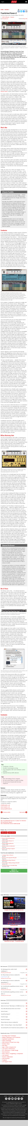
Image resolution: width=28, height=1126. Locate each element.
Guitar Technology (6, 1040)
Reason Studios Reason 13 (8, 841)
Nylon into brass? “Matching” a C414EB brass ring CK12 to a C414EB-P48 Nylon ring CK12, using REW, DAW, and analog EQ (13, 1006)
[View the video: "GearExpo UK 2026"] (14, 918)
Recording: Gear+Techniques (6, 972)
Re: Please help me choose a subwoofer (10, 975)
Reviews (7, 9)
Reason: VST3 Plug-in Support (8, 848)
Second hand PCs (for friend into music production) (13, 1027)
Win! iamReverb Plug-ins (6, 822)
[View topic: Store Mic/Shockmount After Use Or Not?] (26, 1008)
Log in (2, 1)
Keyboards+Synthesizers (8, 1039)
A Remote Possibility (8, 192)
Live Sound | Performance (8, 1048)
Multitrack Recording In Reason (8, 860)
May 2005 (25, 18)
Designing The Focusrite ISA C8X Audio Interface (13, 910)
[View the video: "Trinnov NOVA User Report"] (14, 934)
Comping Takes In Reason (7, 855)
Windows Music (6, 1044)
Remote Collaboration (7, 1056)
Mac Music (4, 1045)
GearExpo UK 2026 (14, 925)
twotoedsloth (4, 982)
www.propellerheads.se (6, 808)
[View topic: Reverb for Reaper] (26, 1019)
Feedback (4, 1060)
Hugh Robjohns (4, 976)
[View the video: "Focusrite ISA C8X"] (14, 902)
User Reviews (5, 1055)
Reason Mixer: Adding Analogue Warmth (10, 862)
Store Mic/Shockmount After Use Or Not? (10, 1008)
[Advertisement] (14, 883)
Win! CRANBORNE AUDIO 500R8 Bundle (10, 823)
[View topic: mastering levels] (26, 1003)
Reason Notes (4, 91)
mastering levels (5, 1003)
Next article (22, 812)
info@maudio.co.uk (5, 805)
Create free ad (12, 832)
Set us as (23, 9)
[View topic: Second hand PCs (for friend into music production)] (26, 1027)
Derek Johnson (5, 18)
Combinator (4, 230)
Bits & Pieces (4, 588)
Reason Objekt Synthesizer (8, 843)
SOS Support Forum (7, 1061)
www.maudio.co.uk (5, 807)
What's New (4, 127)
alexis (2, 993)
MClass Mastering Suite (7, 435)
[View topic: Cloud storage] (26, 1017)
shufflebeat (3, 971)
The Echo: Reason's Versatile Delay (9, 865)
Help (23, 1096)
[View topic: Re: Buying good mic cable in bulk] (26, 969)
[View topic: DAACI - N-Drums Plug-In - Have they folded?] (26, 1025)
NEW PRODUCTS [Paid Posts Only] (10, 1042)
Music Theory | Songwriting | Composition (12, 1053)
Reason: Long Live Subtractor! (8, 846)
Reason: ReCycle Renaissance (8, 838)
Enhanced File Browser (8, 545)
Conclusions (4, 715)
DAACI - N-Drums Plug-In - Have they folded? (11, 1025)
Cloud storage (4, 1016)
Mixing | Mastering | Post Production (11, 1037)
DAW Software (5, 17)
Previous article (6, 812)
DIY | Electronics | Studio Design (10, 1050)
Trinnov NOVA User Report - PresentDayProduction (14, 941)
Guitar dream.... (5, 1011)
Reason (12, 17)
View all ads (4, 832)
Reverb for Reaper (5, 1019)
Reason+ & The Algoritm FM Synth (9, 857)
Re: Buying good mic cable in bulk (9, 969)
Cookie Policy (17, 1096)
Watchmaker (3, 988)
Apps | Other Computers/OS (9, 1047)
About (5, 1096)
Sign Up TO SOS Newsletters (14, 870)
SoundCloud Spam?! (5, 1014)
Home (2, 9)
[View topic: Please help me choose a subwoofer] (26, 1022)
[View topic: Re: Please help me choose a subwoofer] (26, 975)
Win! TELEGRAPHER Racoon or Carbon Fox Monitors (13, 820)
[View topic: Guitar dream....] (26, 1011)
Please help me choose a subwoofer (9, 1022)
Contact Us (10, 1096)
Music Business (6, 1052)
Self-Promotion (6, 1058)
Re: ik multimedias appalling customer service (12, 986)
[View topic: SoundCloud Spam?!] (26, 1014)
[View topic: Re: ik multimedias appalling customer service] (26, 986)
